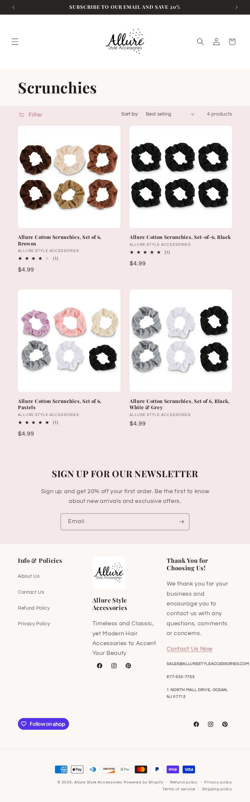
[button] (15, 41)
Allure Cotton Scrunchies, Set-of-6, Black (180, 237)
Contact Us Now (189, 649)
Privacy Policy (34, 623)
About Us (28, 576)
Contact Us (31, 592)
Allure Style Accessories (98, 782)
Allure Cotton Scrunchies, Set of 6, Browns (60, 240)
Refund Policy (34, 608)
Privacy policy (218, 782)
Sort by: (130, 114)
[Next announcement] (236, 7)
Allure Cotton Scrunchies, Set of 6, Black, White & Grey (180, 404)
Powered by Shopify (143, 782)
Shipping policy (217, 789)
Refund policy (184, 782)
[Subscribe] (181, 521)
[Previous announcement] (13, 7)
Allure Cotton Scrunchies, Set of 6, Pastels (60, 404)
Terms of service (178, 789)
